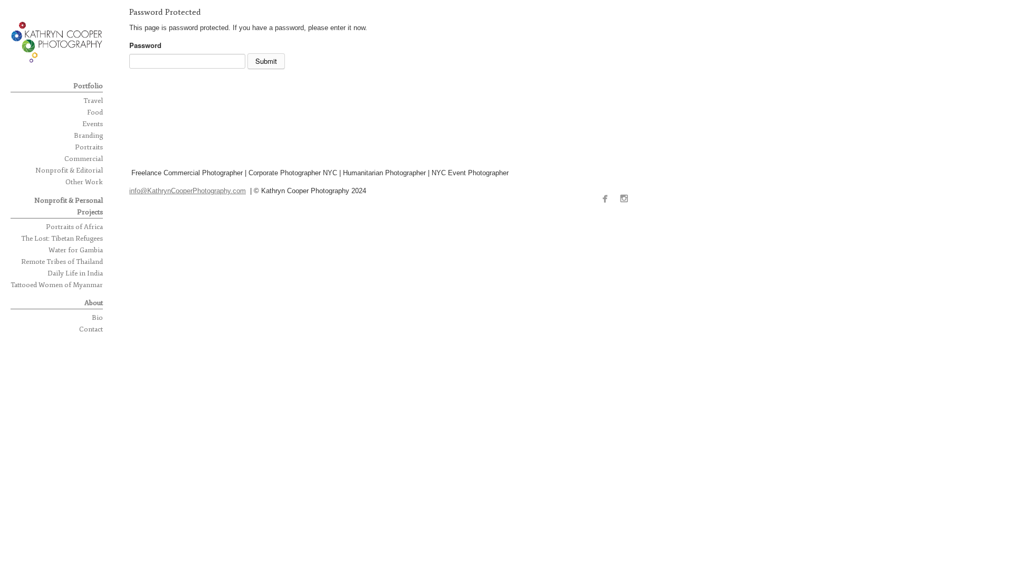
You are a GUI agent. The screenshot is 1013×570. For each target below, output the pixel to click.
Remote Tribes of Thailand (62, 262)
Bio (97, 318)
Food (95, 112)
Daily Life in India (75, 273)
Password (145, 45)
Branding (88, 135)
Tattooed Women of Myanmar (57, 285)
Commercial (83, 159)
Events (92, 124)
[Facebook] (607, 199)
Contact (91, 329)
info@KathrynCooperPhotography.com (187, 191)
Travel (93, 101)
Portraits (89, 147)
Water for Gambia (76, 250)
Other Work (84, 182)
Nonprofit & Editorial (69, 170)
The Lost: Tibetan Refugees (62, 238)
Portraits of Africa (74, 227)
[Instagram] (626, 199)
